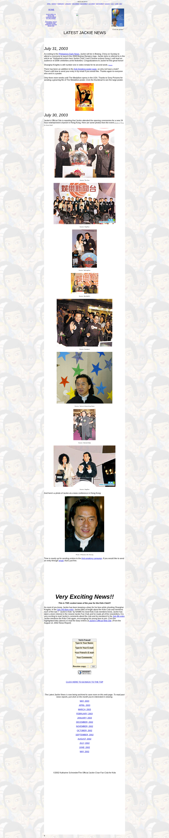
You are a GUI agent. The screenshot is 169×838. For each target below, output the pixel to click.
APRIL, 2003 (84, 705)
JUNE (116, 3)
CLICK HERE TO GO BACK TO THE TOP (84, 682)
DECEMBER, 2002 (84, 722)
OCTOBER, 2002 (84, 731)
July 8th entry (118, 616)
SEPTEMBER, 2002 (85, 735)
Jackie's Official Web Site (100, 621)
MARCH (53, 3)
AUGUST (107, 3)
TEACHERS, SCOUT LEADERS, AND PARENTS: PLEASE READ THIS (51, 24)
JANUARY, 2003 (84, 718)
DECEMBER (75, 3)
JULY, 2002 (85, 743)
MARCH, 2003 (84, 709)
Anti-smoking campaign (91, 558)
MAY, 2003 (84, 701)
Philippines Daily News (69, 54)
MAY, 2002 (84, 752)
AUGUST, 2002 (84, 739)
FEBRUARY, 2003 (84, 714)
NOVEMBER (84, 3)
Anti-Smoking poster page (85, 69)
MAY (120, 3)
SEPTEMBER (100, 3)
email (61, 561)
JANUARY (68, 3)
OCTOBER (91, 3)
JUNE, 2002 (84, 747)
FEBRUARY (60, 3)
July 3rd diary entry (65, 609)
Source (110, 65)
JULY (112, 3)
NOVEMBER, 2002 (84, 726)
